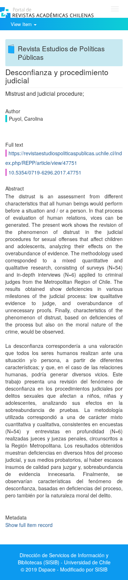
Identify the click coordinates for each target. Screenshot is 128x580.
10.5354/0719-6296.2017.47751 (45, 172)
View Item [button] (22, 24)
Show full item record (29, 524)
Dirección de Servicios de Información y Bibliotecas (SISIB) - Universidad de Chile (64, 559)
